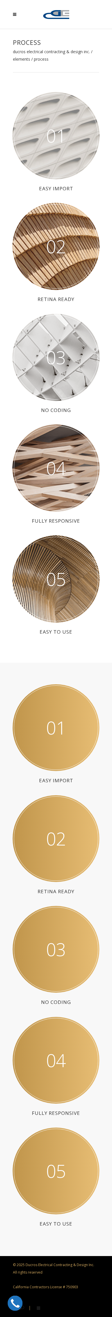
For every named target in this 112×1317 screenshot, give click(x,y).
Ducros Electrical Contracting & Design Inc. (51, 52)
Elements (21, 59)
